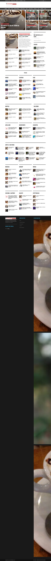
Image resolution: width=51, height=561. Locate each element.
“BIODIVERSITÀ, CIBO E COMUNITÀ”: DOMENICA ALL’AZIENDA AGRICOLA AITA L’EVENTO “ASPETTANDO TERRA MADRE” (41, 48)
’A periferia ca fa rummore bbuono (40, 203)
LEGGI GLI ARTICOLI (37, 40)
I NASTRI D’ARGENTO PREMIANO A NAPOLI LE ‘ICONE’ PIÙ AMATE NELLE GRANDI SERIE (27, 170)
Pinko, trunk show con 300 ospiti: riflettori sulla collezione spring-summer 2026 (40, 179)
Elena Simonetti (21, 37)
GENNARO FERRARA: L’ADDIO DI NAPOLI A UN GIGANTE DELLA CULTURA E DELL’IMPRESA (13, 109)
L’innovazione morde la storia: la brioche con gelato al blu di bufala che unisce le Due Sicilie (13, 202)
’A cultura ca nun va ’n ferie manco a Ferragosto (26, 54)
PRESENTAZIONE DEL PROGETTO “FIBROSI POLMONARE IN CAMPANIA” (27, 199)
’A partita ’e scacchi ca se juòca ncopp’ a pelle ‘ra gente (26, 62)
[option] (25, 20)
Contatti (21, 225)
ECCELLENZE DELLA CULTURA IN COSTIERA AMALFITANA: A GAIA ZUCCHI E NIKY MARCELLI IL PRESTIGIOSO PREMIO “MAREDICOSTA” (32, 153)
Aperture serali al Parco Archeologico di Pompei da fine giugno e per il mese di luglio (22, 153)
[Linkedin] (9, 228)
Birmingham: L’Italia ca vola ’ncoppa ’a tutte (13, 50)
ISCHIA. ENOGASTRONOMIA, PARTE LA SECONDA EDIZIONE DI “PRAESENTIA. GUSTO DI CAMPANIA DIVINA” (12, 128)
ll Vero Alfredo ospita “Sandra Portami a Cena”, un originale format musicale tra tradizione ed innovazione (27, 89)
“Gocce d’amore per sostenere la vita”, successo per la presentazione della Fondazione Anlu (40, 128)
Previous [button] (1, 20)
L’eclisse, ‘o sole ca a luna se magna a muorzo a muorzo (13, 58)
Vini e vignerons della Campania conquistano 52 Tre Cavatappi (12, 136)
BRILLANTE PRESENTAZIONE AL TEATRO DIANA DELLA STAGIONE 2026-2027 (32, 158)
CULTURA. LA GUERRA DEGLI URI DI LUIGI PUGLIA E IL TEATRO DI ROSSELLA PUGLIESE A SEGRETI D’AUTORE (41, 114)
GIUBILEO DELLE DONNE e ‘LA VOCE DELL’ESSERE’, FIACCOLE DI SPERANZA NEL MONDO (26, 98)
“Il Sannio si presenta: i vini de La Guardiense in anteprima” (26, 128)
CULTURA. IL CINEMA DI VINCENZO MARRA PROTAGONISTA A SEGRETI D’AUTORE (41, 109)
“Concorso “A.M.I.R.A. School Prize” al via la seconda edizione (40, 136)
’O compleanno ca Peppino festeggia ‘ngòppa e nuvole (13, 181)
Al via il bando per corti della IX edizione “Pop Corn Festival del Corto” (26, 94)
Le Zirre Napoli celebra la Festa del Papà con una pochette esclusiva (40, 186)
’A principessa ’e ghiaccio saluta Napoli (42, 147)
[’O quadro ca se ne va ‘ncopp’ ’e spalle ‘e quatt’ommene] (10, 41)
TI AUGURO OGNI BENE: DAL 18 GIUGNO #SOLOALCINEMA (12, 89)
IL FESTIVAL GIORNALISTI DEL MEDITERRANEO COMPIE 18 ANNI (39, 84)
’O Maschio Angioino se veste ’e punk (11, 147)
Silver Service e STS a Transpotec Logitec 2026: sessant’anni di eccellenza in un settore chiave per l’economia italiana (13, 85)
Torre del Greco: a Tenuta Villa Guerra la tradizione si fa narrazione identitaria (12, 206)
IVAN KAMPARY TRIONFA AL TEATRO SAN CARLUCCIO (40, 207)
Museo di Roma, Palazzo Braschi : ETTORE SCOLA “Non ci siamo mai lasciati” (26, 85)
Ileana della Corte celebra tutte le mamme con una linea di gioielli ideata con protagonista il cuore (41, 175)
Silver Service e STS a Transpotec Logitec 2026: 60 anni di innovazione (12, 80)
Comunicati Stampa (22, 222)
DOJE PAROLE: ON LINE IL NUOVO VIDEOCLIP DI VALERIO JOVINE (26, 177)
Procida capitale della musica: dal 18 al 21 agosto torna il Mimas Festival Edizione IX (13, 186)
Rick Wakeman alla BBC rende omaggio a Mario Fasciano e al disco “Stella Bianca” (26, 81)
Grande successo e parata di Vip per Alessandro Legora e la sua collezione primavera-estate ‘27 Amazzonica (40, 170)
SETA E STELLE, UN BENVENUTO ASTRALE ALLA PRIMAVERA (40, 182)
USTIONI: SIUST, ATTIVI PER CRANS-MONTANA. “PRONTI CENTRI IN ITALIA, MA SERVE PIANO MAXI (27, 208)
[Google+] (40, 0)
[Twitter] (43, 0)
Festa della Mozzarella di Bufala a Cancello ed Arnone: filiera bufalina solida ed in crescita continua (26, 59)
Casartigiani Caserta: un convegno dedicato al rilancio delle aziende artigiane (40, 132)
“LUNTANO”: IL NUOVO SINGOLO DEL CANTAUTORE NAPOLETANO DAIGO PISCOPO (12, 114)
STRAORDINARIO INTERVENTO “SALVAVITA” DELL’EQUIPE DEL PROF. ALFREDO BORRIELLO (26, 204)
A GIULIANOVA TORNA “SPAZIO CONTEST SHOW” (40, 57)
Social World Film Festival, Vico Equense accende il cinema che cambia (11, 153)
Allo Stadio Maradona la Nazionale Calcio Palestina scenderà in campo (40, 96)
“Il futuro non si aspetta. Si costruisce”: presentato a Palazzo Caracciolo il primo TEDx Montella (12, 132)
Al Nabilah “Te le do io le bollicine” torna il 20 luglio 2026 (13, 209)
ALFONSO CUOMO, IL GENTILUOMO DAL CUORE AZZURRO (12, 66)
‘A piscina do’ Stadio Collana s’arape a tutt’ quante (27, 196)
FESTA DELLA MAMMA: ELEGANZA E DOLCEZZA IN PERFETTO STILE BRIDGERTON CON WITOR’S (12, 93)
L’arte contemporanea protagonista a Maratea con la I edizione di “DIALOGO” (40, 92)
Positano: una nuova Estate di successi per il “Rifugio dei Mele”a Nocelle (41, 118)
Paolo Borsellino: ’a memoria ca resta (40, 199)
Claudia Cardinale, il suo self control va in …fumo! (26, 185)
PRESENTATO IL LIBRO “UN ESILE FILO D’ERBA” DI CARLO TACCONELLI (42, 158)
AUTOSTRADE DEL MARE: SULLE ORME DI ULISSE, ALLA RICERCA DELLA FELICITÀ (13, 97)
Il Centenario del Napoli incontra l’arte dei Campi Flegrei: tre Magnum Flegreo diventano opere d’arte (26, 109)
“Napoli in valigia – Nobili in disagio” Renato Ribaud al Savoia (11, 158)
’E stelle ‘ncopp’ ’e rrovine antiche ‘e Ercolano (31, 148)
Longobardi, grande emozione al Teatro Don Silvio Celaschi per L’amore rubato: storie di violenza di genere (41, 52)
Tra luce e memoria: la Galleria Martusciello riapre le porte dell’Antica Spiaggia (21, 148)
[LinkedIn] (42, 0)
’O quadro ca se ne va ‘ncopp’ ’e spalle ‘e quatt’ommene (25, 36)
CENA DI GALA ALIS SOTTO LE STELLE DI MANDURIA (40, 88)
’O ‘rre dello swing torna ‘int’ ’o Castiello (40, 196)
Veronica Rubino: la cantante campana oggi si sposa (26, 174)
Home (20, 220)
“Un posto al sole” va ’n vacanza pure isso (26, 66)
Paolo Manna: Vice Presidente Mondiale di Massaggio (26, 131)
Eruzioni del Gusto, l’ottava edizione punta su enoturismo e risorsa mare (41, 61)
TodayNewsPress (38, 54)
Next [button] (50, 20)
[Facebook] (39, 0)
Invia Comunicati (22, 227)
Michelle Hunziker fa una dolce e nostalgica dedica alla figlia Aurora (27, 181)
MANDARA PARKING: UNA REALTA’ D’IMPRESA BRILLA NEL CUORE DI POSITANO (26, 51)
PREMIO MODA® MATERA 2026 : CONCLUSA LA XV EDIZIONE (39, 80)
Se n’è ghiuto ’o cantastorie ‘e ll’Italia (12, 169)
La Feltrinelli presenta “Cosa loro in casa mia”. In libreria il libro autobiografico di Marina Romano (42, 153)
